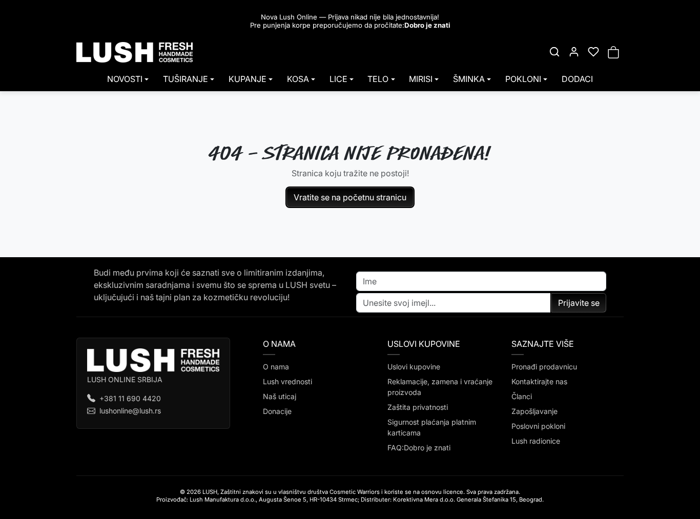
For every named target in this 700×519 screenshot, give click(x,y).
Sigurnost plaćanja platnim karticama (431, 427)
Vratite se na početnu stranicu (350, 197)
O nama (276, 366)
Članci (521, 396)
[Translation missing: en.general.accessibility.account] (574, 51)
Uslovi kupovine (413, 366)
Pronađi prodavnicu (544, 366)
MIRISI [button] (421, 79)
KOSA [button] (298, 79)
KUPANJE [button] (247, 79)
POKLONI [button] (523, 79)
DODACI (577, 79)
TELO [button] (377, 79)
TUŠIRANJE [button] (185, 79)
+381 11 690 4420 (130, 398)
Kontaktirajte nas (539, 381)
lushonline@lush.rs (130, 410)
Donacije (277, 411)
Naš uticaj (279, 396)
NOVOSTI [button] (124, 79)
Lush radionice (535, 441)
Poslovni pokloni (538, 426)
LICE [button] (338, 79)
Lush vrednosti (287, 381)
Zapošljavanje (534, 411)
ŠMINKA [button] (469, 79)
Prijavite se (579, 303)
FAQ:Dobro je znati (418, 447)
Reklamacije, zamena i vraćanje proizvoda (439, 387)
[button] (554, 51)
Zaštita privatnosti (417, 407)
